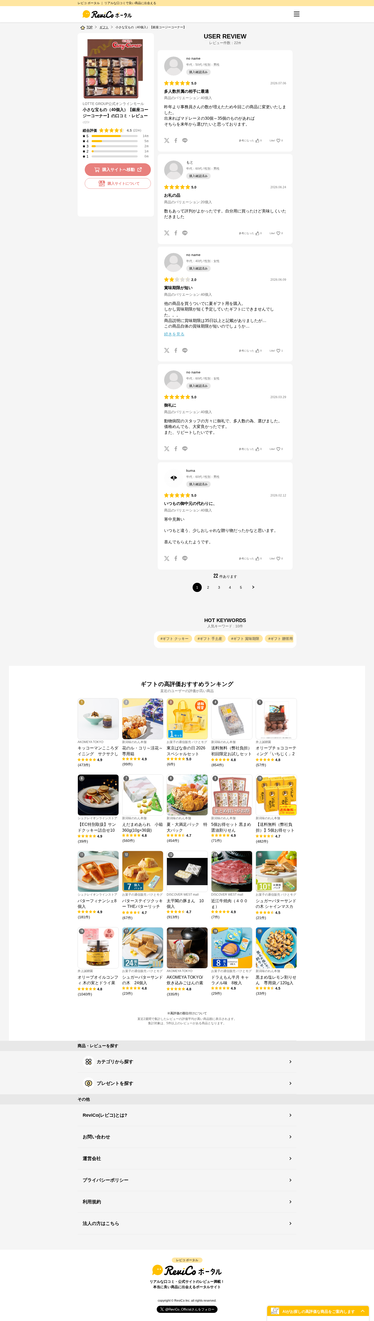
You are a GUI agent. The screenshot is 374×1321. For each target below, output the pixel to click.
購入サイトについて (124, 183)
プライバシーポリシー (105, 1180)
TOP (90, 27)
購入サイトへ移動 (118, 169)
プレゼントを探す (115, 1083)
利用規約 (92, 1201)
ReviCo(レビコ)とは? (105, 1115)
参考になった (250, 140)
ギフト (104, 27)
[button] (318, 1311)
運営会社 (92, 1158)
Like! (276, 140)
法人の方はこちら (101, 1223)
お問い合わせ (96, 1136)
